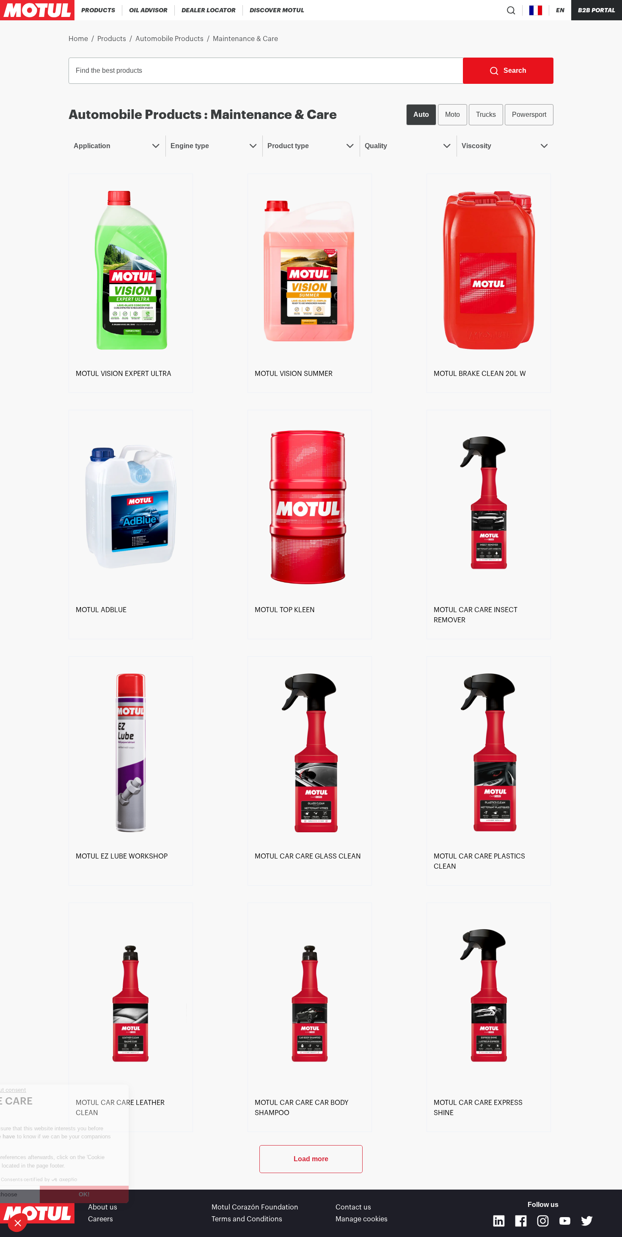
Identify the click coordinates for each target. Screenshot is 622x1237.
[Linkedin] (499, 1221)
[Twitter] (587, 1221)
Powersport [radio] (529, 114)
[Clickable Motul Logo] (37, 10)
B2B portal (596, 10)
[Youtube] (565, 1221)
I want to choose (53, 1194)
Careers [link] (100, 1219)
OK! (141, 1194)
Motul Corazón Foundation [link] (255, 1207)
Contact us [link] (353, 1207)
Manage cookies (362, 1219)
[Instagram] (543, 1221)
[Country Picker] (536, 10)
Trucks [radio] (486, 114)
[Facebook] (521, 1221)
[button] (18, 1222)
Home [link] (78, 39)
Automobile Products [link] (169, 39)
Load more (311, 1158)
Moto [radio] (452, 114)
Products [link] (111, 39)
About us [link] (102, 1207)
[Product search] (511, 10)
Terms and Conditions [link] (247, 1219)
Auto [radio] (421, 114)
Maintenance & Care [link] (245, 39)
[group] (479, 114)
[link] (131, 269)
